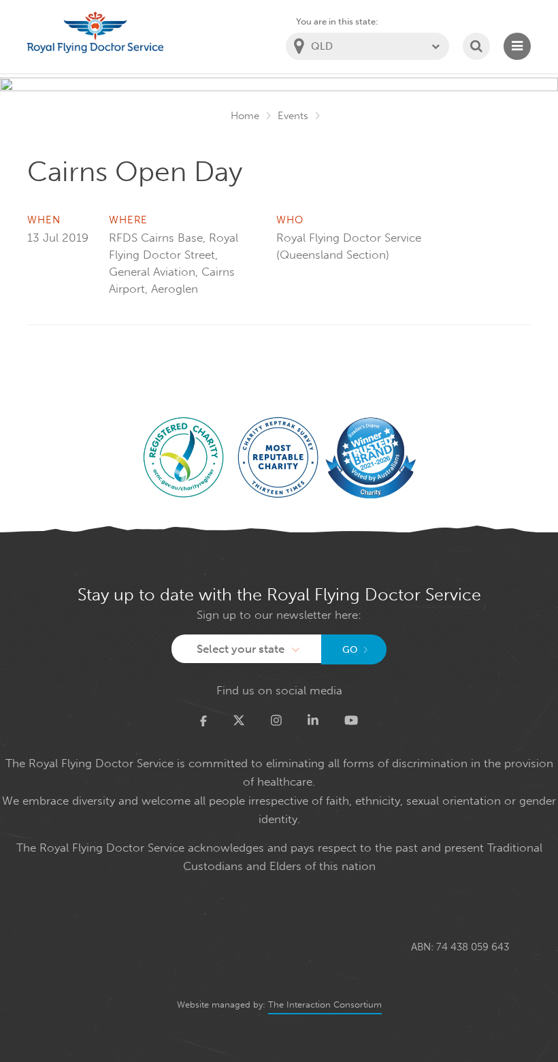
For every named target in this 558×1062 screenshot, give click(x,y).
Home (245, 116)
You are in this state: (337, 21)
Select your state (240, 649)
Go (350, 650)
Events (293, 116)
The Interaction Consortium (325, 1004)
